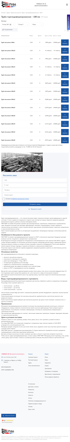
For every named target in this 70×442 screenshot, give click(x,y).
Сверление (48, 363)
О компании (31, 384)
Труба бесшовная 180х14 (8, 67)
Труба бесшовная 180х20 (8, 91)
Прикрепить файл (36, 209)
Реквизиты (31, 389)
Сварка (47, 365)
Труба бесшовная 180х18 (8, 83)
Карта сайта (31, 409)
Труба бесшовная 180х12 (8, 58)
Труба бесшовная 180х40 (8, 140)
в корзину (64, 42)
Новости (30, 395)
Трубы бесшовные (16, 12)
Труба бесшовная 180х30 (8, 124)
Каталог (3, 12)
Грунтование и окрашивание (52, 374)
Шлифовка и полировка (51, 371)
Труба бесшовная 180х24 (8, 107)
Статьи (30, 398)
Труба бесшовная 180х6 (7, 42)
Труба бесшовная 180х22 (8, 99)
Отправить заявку (35, 204)
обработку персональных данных (20, 198)
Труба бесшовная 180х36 (8, 132)
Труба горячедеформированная (30, 12)
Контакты (30, 392)
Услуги (46, 354)
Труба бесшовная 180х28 (8, 115)
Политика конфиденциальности (37, 401)
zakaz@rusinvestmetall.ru (41, 5)
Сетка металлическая (34, 365)
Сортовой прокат (33, 357)
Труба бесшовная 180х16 (8, 75)
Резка (46, 357)
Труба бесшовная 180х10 (8, 50)
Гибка (46, 360)
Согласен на (17, 198)
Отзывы (30, 406)
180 (41, 12)
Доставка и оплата (33, 386)
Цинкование (48, 368)
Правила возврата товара (35, 403)
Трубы (8, 12)
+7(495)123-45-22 (41, 4)
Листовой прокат (33, 360)
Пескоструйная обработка (52, 377)
